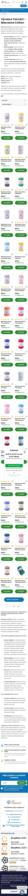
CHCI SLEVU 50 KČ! (14, 465)
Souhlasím (14, 891)
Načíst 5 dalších (13, 599)
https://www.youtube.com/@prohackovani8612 (15, 825)
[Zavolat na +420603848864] (17, 2)
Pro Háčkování (15, 819)
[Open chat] (22, 892)
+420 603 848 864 (15, 817)
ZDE (2, 96)
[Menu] (26, 2)
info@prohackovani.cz (15, 814)
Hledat (23, 5)
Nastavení (14, 886)
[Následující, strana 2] (14, 606)
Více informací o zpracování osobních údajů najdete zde (13, 789)
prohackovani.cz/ (15, 822)
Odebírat (22, 783)
